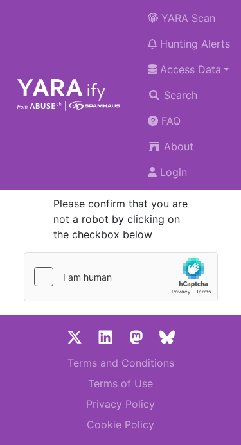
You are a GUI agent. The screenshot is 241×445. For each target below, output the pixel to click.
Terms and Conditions (120, 362)
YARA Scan (186, 18)
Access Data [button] (189, 69)
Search (179, 95)
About (177, 146)
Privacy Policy (120, 403)
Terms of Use (120, 383)
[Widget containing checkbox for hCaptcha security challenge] (121, 276)
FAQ (169, 120)
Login (172, 172)
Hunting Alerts (193, 43)
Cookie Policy (120, 424)
